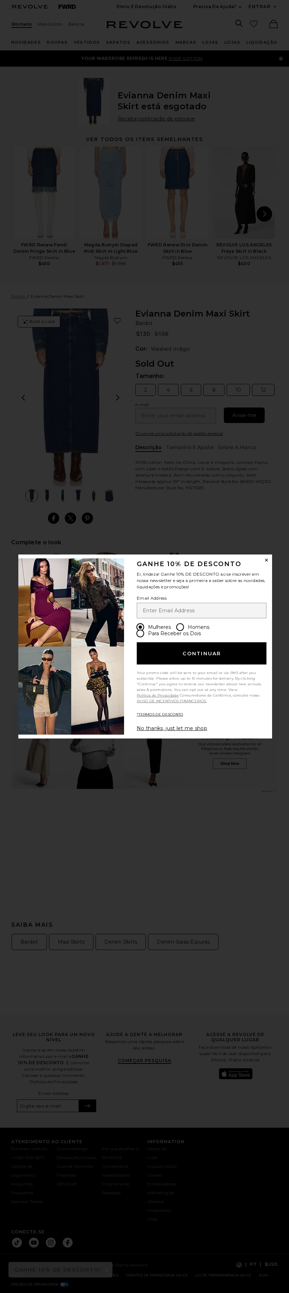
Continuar (202, 653)
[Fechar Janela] (266, 560)
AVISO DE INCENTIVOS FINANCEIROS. (172, 701)
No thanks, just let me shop (172, 728)
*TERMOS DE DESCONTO (160, 714)
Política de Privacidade (158, 695)
